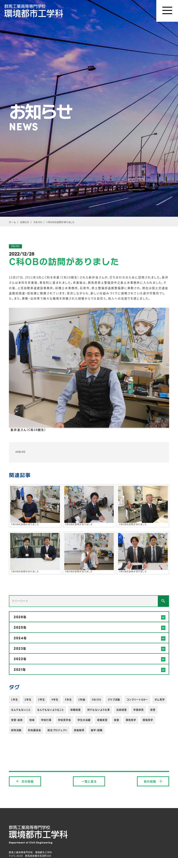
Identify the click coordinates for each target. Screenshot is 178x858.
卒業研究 (138, 709)
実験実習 (102, 720)
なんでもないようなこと (50, 709)
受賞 (152, 709)
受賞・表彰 (17, 720)
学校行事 (46, 720)
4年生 (54, 699)
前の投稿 (150, 781)
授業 (116, 720)
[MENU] (167, 11)
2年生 (28, 699)
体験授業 (75, 709)
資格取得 (79, 730)
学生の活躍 (84, 720)
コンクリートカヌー (137, 699)
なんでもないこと (21, 709)
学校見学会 (64, 720)
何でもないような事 (98, 709)
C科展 (81, 699)
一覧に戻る (89, 781)
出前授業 (121, 709)
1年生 (14, 699)
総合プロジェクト (57, 730)
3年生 (41, 699)
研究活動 (16, 730)
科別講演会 (34, 730)
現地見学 (131, 720)
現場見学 (148, 720)
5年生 (68, 699)
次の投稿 (27, 781)
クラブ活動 (114, 699)
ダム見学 (160, 699)
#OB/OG (20, 451)
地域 (32, 720)
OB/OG (96, 699)
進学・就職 (96, 730)
